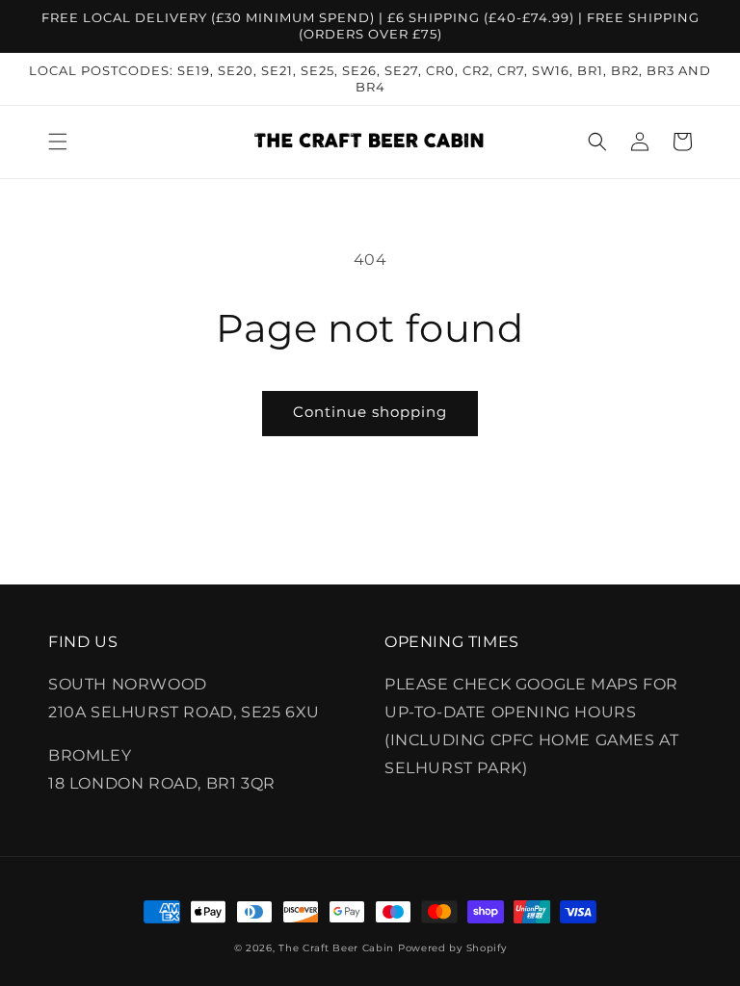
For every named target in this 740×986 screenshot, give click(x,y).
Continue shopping (370, 411)
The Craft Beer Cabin (336, 948)
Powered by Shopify (452, 948)
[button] (58, 141)
